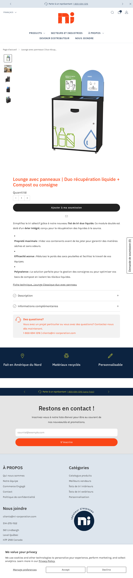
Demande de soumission (129, 255)
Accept (66, 569)
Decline (106, 569)
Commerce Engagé (14, 486)
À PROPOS (94, 33)
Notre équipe (10, 481)
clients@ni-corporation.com (19, 516)
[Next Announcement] (123, 4)
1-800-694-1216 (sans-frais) (80, 391)
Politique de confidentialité (19, 497)
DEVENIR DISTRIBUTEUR (54, 38)
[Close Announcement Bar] (130, 4)
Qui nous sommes (13, 475)
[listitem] (66, 4)
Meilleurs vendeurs (80, 481)
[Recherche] (112, 12)
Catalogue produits (80, 475)
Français (8, 12)
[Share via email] (66, 216)
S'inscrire (66, 442)
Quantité (20, 192)
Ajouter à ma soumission (66, 207)
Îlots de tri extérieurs (81, 491)
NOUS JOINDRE (84, 38)
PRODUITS (35, 33)
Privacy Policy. (47, 561)
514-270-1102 (10, 523)
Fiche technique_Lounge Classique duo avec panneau (45, 284)
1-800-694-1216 (80, 4)
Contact (7, 491)
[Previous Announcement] (10, 4)
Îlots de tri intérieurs (81, 486)
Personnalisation (79, 497)
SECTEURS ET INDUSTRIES (67, 33)
